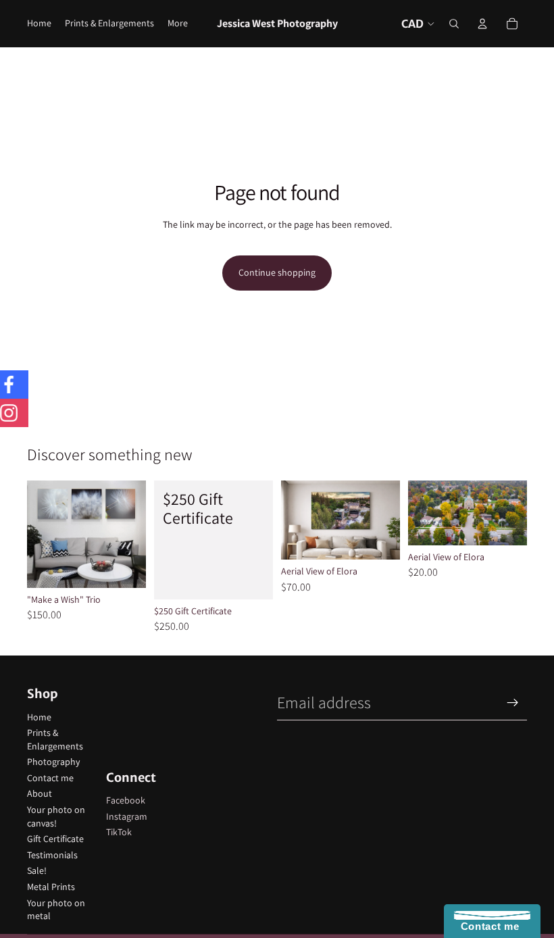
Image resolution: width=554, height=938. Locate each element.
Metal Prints (51, 887)
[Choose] (125, 567)
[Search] (454, 24)
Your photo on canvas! (56, 816)
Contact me (50, 778)
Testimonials (52, 855)
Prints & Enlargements (55, 739)
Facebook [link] (125, 800)
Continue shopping (277, 272)
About (39, 793)
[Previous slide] (296, 520)
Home (39, 717)
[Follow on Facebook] (14, 384)
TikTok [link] (119, 832)
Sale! (37, 870)
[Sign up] (513, 703)
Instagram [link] (126, 816)
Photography (53, 762)
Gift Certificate (55, 839)
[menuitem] (178, 24)
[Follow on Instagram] (14, 413)
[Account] (482, 24)
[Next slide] (385, 520)
